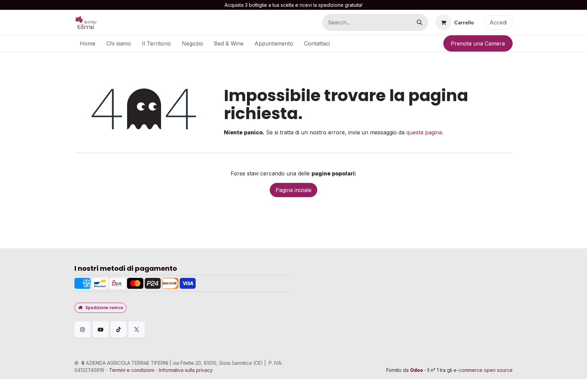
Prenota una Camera (478, 43)
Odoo (417, 370)
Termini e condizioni (131, 370)
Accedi (498, 22)
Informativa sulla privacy (186, 370)
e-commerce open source (483, 370)
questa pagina (424, 132)
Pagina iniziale (293, 190)
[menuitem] (87, 43)
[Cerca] (419, 22)
